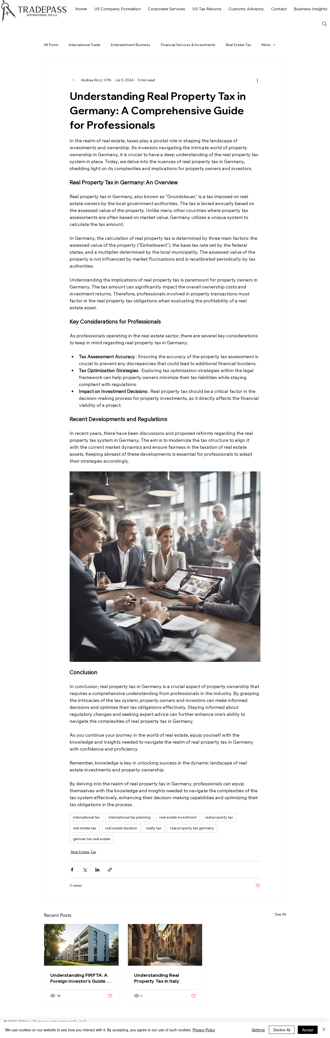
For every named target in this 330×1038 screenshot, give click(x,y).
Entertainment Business (130, 44)
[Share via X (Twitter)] (84, 869)
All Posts (51, 44)
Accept (307, 1029)
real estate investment (177, 817)
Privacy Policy (204, 1029)
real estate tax (84, 828)
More (265, 44)
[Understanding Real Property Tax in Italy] (165, 945)
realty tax (153, 828)
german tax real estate (91, 839)
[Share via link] (110, 869)
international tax (86, 817)
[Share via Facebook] (72, 869)
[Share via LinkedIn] (97, 869)
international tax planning (130, 817)
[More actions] (257, 80)
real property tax (219, 817)
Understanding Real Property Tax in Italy (156, 978)
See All (280, 914)
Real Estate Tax (238, 44)
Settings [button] (258, 1029)
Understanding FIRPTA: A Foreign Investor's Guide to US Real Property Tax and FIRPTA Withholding (80, 978)
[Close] (324, 1030)
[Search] (324, 24)
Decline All (281, 1029)
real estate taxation (121, 828)
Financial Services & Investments (188, 44)
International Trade (84, 44)
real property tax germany (192, 828)
